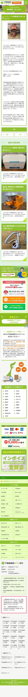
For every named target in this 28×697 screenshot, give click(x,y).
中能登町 (18, 410)
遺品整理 (3, 507)
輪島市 (6, 402)
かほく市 (18, 399)
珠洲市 (6, 405)
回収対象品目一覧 (5, 527)
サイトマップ (4, 557)
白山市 (17, 391)
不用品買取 (3, 492)
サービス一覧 (4, 488)
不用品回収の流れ (5, 534)
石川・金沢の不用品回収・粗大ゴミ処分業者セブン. (14, 682)
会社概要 (3, 553)
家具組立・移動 (4, 504)
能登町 (6, 410)
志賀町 (17, 407)
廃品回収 (3, 496)
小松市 (6, 393)
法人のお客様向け (5, 516)
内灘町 (6, 407)
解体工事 (3, 512)
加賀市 (17, 393)
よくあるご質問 (4, 538)
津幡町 (17, 405)
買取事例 (3, 530)
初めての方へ (4, 523)
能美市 (6, 399)
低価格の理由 (4, 549)
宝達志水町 (7, 413)
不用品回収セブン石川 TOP (10, 481)
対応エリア (3, 545)
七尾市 (6, 396)
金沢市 (6, 391)
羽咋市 (17, 402)
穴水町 (17, 413)
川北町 (6, 416)
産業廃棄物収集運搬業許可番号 (10, 580)
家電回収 (3, 500)
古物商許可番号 (6, 584)
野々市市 (18, 396)
